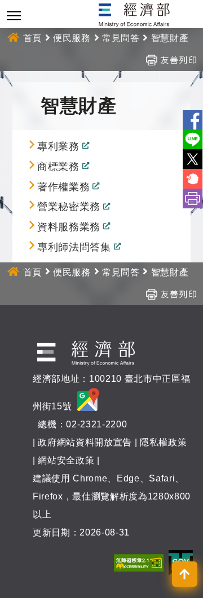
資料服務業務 (68, 227)
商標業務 (58, 166)
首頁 (32, 38)
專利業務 (58, 146)
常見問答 (121, 38)
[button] (184, 574)
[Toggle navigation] (14, 15)
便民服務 (72, 38)
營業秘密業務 (68, 207)
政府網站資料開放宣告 (85, 442)
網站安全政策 (66, 460)
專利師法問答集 (74, 247)
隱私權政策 (163, 442)
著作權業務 (63, 187)
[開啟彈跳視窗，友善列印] (170, 59)
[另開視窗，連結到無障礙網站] (139, 562)
